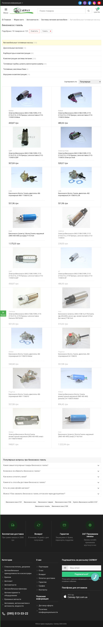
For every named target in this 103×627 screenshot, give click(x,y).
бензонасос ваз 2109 (60, 506)
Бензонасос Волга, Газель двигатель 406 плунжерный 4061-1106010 (24, 395)
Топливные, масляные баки (15, 69)
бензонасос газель (42, 506)
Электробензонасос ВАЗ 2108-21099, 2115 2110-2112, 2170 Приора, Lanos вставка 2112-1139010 (75, 236)
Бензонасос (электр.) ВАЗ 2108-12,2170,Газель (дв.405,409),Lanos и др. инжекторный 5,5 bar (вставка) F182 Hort (76, 316)
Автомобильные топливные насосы (20, 43)
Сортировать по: (70, 82)
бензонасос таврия (45, 502)
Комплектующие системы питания (19, 59)
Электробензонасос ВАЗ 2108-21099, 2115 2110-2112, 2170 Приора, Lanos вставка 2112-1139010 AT (75, 276)
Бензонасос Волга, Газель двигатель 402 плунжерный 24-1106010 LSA (74, 194)
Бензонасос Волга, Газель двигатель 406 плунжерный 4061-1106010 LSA (24, 194)
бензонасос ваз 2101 (14, 502)
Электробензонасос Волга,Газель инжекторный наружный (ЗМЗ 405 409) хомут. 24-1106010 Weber (26, 436)
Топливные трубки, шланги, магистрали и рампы (25, 64)
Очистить (34, 31)
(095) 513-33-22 (17, 613)
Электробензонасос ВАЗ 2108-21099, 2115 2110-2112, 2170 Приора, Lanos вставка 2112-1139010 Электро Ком (75, 155)
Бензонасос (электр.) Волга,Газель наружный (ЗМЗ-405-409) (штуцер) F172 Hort (26, 235)
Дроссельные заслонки (14, 48)
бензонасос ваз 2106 (63, 502)
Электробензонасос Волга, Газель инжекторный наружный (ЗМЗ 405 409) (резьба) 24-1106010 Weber (73, 396)
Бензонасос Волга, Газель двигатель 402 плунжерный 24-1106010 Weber (24, 355)
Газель (45, 31)
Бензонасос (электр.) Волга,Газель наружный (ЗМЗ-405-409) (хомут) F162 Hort (75, 435)
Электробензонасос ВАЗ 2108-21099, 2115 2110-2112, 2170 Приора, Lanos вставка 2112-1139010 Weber (26, 115)
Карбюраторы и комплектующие (18, 53)
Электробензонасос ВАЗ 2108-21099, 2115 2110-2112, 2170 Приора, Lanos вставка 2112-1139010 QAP (26, 155)
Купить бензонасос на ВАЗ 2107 (85, 502)
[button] (75, 596)
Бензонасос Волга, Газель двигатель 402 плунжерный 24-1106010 (74, 355)
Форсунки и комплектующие (16, 74)
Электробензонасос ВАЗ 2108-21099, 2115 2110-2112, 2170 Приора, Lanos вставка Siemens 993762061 (25, 316)
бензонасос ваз (30, 502)
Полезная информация (11, 3)
